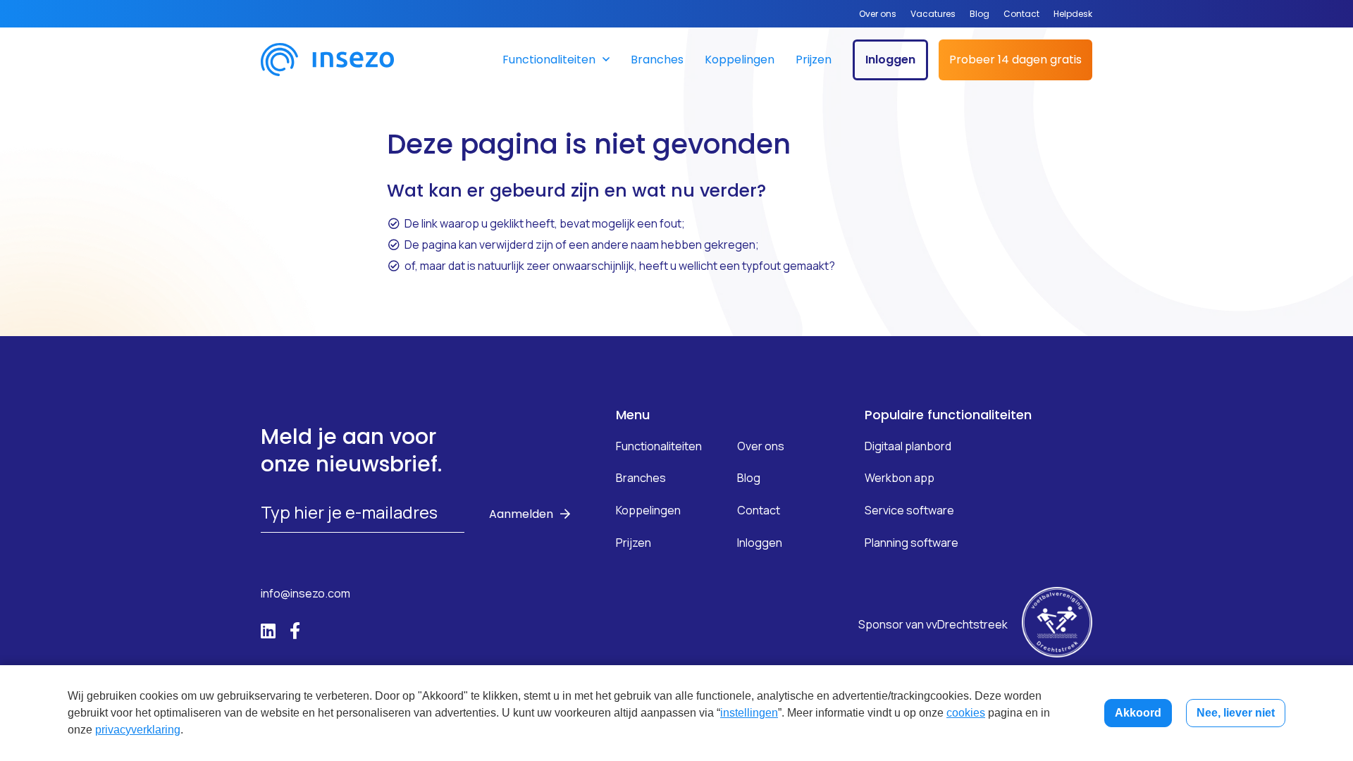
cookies (965, 713)
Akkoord (1138, 713)
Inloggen (890, 59)
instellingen (749, 713)
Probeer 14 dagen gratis (1015, 59)
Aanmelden (521, 514)
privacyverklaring (137, 730)
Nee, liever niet (1236, 713)
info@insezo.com (305, 593)
